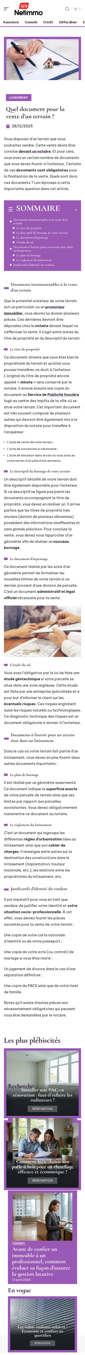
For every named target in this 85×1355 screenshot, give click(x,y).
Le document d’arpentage (32, 237)
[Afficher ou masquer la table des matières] (68, 209)
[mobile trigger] (7, 9)
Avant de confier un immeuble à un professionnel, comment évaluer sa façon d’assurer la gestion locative (41, 1261)
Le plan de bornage (28, 255)
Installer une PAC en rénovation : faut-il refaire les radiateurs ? (42, 1095)
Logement (18, 97)
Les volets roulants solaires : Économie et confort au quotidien (42, 1331)
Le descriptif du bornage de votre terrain (42, 233)
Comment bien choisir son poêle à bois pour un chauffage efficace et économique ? (43, 1166)
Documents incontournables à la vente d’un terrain (40, 221)
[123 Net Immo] (28, 9)
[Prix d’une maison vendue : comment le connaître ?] (42, 1142)
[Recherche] (67, 9)
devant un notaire (35, 151)
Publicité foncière (63, 394)
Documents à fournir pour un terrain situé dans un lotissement (43, 249)
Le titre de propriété (29, 228)
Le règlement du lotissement (33, 260)
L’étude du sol (25, 242)
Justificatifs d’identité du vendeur (34, 265)
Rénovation (42, 1108)
